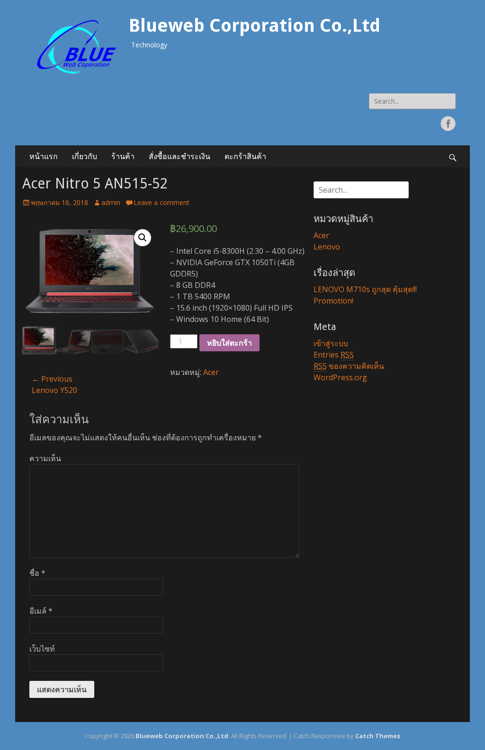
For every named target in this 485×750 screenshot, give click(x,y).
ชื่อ (37, 573)
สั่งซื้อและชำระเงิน (179, 156)
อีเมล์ (41, 611)
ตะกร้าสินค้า (245, 156)
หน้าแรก (43, 156)
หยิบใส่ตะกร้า (229, 343)
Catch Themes (377, 736)
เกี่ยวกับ (84, 156)
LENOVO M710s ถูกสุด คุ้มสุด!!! (365, 289)
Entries (334, 354)
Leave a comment (161, 202)
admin (110, 202)
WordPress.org (340, 377)
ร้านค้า (123, 156)
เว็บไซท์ (42, 648)
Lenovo (327, 246)
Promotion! (333, 300)
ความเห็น (45, 458)
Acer (211, 372)
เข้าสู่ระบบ (331, 343)
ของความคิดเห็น (349, 366)
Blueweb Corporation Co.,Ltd (254, 25)
